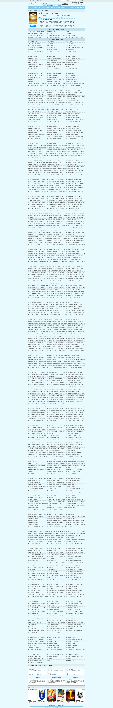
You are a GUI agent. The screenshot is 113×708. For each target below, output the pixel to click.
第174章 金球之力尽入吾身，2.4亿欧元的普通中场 (56, 418)
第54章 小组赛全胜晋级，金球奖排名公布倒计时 (75, 240)
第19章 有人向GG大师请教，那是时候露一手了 (74, 452)
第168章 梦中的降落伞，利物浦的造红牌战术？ (55, 414)
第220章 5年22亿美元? (32, 628)
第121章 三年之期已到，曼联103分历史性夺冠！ (75, 384)
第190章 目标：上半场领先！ (33, 609)
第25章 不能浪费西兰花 (32, 56)
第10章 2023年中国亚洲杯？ (71, 495)
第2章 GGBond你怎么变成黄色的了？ (73, 308)
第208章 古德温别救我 (32, 620)
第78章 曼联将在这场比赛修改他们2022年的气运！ (37, 539)
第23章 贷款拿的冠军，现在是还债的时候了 (74, 121)
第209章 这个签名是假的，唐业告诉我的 (54, 620)
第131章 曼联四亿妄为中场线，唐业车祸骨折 (36, 391)
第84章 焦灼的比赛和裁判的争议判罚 (35, 543)
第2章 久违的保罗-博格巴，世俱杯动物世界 (74, 630)
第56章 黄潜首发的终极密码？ (33, 143)
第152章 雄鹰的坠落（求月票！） (53, 584)
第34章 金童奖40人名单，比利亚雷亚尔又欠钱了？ (56, 128)
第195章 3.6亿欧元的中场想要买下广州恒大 (74, 611)
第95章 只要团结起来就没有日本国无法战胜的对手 (75, 548)
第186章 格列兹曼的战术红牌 (71, 605)
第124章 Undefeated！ (51, 567)
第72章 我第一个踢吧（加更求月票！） (73, 353)
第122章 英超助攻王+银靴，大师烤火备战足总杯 (37, 386)
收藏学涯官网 (39, 0)
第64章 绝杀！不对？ (32, 81)
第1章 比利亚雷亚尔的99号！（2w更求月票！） (56, 107)
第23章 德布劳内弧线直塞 (52, 54)
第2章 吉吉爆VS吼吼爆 (51, 651)
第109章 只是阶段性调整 (51, 558)
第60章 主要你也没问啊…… (71, 77)
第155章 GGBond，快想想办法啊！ (72, 302)
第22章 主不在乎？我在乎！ (52, 643)
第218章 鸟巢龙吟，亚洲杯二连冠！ (53, 626)
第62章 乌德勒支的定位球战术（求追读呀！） (55, 79)
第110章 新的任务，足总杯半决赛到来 (35, 276)
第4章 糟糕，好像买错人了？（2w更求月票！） (56, 109)
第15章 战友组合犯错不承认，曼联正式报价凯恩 (56, 499)
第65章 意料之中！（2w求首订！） (53, 81)
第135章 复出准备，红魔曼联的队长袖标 (54, 393)
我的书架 (59, 5)
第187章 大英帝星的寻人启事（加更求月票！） (74, 425)
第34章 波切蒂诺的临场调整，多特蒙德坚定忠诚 (75, 461)
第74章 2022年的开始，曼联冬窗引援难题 (73, 535)
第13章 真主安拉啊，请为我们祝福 (53, 637)
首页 (29, 7)
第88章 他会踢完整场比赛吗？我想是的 (35, 96)
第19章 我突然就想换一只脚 (52, 119)
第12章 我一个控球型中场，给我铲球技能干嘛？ (75, 47)
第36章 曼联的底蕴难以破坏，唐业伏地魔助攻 (55, 512)
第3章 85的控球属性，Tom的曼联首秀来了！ (74, 208)
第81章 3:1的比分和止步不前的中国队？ (35, 541)
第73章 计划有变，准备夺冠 (33, 355)
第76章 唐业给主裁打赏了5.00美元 (72, 355)
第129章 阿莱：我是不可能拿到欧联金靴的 (55, 189)
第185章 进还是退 (50, 605)
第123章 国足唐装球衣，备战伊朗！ (53, 185)
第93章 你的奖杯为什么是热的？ (53, 166)
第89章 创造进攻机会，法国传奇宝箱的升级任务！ (37, 164)
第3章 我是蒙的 (69, 41)
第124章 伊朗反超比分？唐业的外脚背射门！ (74, 185)
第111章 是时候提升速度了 (33, 560)
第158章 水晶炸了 (50, 588)
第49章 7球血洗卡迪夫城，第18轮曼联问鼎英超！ (56, 338)
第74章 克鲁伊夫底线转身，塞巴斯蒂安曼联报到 (56, 253)
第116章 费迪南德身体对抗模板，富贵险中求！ (36, 280)
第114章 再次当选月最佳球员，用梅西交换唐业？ (56, 278)
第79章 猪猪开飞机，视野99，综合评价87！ (74, 357)
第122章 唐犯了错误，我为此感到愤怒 (73, 565)
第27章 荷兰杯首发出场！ (71, 56)
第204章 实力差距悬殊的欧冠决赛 (53, 437)
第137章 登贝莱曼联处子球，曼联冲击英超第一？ (37, 395)
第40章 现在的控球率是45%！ (52, 132)
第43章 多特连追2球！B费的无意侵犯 (54, 467)
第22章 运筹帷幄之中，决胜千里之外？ (35, 221)
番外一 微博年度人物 (51, 31)
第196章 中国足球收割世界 (33, 613)
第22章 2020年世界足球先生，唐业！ (73, 454)
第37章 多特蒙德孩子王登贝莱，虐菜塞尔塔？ (55, 130)
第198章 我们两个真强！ (51, 433)
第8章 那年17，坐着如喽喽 (71, 111)
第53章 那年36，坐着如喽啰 (33, 524)
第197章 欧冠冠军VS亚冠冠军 (52, 613)
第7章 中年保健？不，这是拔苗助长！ (35, 45)
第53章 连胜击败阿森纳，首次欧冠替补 (54, 240)
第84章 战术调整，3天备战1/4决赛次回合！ (55, 160)
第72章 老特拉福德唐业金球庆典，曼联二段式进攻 (37, 535)
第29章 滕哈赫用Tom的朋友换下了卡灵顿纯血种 (56, 225)
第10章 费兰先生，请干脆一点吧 (72, 446)
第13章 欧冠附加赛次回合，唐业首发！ (54, 115)
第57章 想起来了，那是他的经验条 (72, 242)
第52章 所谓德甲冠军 (51, 473)
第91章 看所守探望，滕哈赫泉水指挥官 (35, 98)
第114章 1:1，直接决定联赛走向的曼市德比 (55, 380)
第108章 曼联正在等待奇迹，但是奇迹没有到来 (55, 274)
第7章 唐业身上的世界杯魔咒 (33, 654)
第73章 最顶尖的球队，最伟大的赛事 (54, 486)
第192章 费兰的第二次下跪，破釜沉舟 (73, 609)
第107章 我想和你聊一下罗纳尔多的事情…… (74, 556)
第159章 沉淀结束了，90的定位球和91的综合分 (55, 408)
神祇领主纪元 (75, 677)
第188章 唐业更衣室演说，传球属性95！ (35, 427)
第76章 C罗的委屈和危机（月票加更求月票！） (56, 537)
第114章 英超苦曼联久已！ (33, 562)
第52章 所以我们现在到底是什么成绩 (35, 73)
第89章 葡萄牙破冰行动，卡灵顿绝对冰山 (73, 545)
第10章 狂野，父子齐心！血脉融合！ (35, 37)
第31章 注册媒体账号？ (32, 60)
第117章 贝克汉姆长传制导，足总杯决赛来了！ (55, 280)
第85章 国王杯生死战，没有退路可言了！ (73, 160)
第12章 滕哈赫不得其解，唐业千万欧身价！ (36, 115)
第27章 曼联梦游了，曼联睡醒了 (34, 647)
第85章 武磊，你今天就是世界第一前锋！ (54, 543)
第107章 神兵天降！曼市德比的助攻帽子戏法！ (36, 274)
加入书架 (33, 25)
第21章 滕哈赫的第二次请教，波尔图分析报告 (55, 454)
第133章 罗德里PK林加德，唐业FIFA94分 (73, 391)
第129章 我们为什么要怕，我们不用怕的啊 (36, 287)
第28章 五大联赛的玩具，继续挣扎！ (54, 647)
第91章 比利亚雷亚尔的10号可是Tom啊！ (73, 164)
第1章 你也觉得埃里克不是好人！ (34, 208)
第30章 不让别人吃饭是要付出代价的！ (73, 58)
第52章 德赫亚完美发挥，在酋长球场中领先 (36, 240)
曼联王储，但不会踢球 (56, 677)
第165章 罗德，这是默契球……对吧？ (73, 592)
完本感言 (68, 31)
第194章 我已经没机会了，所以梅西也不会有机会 (56, 611)
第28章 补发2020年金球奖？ (71, 507)
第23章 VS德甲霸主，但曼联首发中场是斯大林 (74, 321)
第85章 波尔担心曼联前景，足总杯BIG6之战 (74, 361)
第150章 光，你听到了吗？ (71, 582)
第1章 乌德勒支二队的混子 (33, 41)
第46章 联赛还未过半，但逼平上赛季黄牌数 (55, 336)
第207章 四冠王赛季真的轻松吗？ (53, 439)
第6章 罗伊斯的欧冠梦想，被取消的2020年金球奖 (56, 444)
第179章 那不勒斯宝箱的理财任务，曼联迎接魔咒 (37, 422)
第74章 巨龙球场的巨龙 (70, 486)
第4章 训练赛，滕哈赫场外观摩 (34, 43)
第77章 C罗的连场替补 (70, 537)
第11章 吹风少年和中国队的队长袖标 (35, 497)
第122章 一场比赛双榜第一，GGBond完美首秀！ (37, 185)
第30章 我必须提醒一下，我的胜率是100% (74, 225)
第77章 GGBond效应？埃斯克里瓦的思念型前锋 (56, 255)
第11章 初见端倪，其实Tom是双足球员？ (73, 113)
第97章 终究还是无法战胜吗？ (52, 550)
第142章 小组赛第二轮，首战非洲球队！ (54, 295)
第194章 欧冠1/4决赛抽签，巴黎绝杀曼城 (35, 431)
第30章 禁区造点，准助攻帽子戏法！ (35, 126)
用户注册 (82, 0)
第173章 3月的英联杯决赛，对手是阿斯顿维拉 (36, 418)
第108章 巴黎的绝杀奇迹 (51, 376)
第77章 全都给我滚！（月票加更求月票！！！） (75, 488)
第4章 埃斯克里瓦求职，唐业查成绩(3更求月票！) (75, 492)
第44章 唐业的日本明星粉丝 (33, 518)
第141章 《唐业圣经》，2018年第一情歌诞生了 (36, 295)
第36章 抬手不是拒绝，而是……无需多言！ (36, 130)
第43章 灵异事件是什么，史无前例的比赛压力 (36, 234)
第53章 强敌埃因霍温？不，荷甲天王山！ (54, 73)
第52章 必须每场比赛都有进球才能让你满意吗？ (75, 522)
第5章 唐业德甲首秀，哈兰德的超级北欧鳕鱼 (36, 444)
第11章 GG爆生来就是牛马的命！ (72, 635)
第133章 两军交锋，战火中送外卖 (53, 573)
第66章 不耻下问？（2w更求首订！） (73, 81)
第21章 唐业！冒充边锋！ (33, 121)
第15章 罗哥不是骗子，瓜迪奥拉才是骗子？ (36, 639)
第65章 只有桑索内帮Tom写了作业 (34, 149)
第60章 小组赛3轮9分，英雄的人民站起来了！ (74, 346)
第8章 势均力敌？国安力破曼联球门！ (35, 495)
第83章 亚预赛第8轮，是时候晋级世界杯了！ (74, 541)
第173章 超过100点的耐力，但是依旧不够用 (55, 598)
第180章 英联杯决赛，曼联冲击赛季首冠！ (55, 422)
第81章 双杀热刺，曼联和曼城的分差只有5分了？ (75, 257)
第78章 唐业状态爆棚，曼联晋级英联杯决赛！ (74, 255)
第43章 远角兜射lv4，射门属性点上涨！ (54, 134)
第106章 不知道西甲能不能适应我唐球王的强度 (36, 107)
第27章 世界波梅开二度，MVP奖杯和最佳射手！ (75, 223)
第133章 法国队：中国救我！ (52, 289)
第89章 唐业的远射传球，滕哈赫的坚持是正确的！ (56, 263)
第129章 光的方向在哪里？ (33, 571)
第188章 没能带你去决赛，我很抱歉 (53, 607)
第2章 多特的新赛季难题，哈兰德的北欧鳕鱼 (36, 442)
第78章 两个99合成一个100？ (33, 490)
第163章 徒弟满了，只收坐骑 (33, 592)
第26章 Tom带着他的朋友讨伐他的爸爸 (54, 223)
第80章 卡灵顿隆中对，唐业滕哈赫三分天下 (36, 359)
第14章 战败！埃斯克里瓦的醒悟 (72, 115)
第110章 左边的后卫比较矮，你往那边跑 (35, 177)
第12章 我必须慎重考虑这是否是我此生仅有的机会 (56, 35)
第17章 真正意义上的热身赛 (33, 501)
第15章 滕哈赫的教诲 (70, 49)
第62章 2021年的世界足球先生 (71, 528)
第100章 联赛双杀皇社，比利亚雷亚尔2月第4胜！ (75, 170)
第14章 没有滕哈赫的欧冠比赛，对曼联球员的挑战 (56, 215)
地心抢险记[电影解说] (71, 701)
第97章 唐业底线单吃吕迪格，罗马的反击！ (74, 168)
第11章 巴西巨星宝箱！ (51, 47)
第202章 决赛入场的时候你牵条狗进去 (73, 435)
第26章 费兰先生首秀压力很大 (33, 507)
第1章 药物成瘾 (69, 490)
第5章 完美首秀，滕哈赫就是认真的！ (54, 210)
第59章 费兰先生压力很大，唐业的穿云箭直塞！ (37, 145)
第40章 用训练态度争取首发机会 (34, 66)
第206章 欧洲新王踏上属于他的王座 (34, 439)
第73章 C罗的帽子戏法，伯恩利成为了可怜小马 (56, 535)
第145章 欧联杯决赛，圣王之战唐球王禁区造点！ (75, 198)
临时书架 (55, 5)
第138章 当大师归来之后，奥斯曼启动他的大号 (55, 395)
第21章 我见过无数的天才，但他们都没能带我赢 (37, 643)
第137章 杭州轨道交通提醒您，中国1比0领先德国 (75, 291)
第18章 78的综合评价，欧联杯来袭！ (35, 119)
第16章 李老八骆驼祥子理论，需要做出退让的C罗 (75, 499)
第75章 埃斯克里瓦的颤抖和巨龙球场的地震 (36, 488)
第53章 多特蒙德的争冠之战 (71, 473)
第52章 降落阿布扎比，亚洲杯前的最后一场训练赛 (56, 340)
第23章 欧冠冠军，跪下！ (71, 643)
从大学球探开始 (37, 677)
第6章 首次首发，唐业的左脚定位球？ (35, 111)
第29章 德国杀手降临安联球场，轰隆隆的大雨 (74, 325)
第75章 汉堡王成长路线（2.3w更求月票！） (74, 87)
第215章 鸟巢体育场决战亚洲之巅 (53, 624)
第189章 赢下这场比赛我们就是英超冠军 (54, 427)
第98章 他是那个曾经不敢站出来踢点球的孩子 (55, 268)
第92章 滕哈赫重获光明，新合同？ (53, 98)
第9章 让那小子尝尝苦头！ (71, 45)
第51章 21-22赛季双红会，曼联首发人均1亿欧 (55, 522)
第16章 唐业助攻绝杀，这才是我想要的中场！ (36, 51)
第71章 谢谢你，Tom (70, 484)
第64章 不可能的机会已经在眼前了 (53, 480)
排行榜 (35, 7)
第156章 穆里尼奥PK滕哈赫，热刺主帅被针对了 (56, 406)
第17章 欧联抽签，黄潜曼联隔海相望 (73, 117)
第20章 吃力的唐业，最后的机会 (72, 641)
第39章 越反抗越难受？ (32, 132)
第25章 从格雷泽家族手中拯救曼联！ (54, 645)
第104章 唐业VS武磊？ (70, 554)
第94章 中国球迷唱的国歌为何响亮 (53, 548)
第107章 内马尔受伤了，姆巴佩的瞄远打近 (36, 376)
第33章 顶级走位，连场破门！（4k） (73, 60)
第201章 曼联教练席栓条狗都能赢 (53, 435)
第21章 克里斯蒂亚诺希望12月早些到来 (54, 503)
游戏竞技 (63, 7)
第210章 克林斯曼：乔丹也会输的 (72, 620)
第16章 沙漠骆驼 (50, 639)
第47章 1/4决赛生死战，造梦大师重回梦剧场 (74, 469)
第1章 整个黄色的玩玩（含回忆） (53, 308)
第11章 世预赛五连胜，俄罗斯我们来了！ (54, 213)
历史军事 (53, 7)
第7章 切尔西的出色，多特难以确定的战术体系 (74, 444)
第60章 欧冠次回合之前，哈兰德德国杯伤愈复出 (37, 478)
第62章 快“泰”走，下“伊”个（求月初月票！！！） (56, 348)
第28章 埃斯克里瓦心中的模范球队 (53, 124)
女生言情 (58, 7)
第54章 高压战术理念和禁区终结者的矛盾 (54, 524)
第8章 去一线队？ (50, 45)
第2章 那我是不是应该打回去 (71, 107)
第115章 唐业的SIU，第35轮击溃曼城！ (73, 380)
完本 (39, 7)
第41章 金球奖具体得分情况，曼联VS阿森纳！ (74, 333)
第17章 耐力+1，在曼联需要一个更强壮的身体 (55, 217)
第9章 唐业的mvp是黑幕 (51, 495)
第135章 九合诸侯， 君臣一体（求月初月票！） (37, 575)
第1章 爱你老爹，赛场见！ (33, 651)
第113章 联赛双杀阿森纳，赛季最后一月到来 (36, 278)
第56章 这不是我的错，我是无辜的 (72, 475)
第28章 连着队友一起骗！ (33, 58)
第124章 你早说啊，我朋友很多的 (72, 283)
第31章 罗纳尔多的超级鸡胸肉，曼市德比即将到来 (56, 327)
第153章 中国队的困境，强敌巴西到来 (35, 302)
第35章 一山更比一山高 (32, 463)
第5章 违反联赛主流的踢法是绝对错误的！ (74, 109)
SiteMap (62, 705)
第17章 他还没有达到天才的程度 (53, 51)
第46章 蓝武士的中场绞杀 (71, 518)
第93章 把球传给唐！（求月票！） (72, 98)
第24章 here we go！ (50, 505)
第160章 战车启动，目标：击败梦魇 (34, 590)
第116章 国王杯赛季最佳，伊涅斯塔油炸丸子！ (36, 181)
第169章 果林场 (53, 674)
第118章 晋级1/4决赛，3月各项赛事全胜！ (74, 181)
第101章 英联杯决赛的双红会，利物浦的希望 (74, 552)
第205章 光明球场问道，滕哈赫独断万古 (73, 437)
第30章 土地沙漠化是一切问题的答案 (35, 649)
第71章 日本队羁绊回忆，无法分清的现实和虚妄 (56, 353)
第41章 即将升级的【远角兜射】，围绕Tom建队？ (75, 132)
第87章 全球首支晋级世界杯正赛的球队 (35, 545)
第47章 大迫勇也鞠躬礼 (32, 520)
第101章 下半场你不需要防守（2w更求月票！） (56, 104)
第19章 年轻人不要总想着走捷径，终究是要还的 (75, 501)
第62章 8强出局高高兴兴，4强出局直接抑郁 (74, 478)
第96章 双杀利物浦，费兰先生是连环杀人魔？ (74, 266)
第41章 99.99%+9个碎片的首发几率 (53, 66)
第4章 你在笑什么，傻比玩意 (52, 310)
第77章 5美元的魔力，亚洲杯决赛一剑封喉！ (36, 357)
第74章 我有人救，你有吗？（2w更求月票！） (55, 87)
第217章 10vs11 (31, 626)
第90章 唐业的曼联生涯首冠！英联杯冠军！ (74, 263)
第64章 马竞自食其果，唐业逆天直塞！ (73, 147)
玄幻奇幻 (72, 7)
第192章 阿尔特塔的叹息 (51, 429)
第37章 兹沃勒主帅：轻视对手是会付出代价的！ (37, 64)
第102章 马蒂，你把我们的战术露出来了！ (55, 172)
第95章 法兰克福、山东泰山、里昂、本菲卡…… (56, 100)
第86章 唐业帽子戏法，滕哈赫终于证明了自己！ (56, 94)
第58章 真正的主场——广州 (71, 526)
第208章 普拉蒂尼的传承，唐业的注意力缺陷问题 (75, 439)
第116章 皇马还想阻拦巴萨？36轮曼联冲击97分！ (37, 382)
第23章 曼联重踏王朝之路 (33, 505)
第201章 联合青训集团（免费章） (72, 615)
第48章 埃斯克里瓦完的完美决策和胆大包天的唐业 (56, 520)
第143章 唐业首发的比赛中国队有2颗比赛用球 (74, 295)
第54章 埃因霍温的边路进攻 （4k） (72, 73)
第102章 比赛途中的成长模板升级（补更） (36, 554)
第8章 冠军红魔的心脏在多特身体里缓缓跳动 (36, 446)
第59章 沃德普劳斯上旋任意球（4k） (54, 77)
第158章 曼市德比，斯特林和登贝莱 (34, 408)
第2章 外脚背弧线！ (51, 41)
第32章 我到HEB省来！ (32, 461)
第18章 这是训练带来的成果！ (71, 51)
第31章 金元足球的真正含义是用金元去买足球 (74, 459)
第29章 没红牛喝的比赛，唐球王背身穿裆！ (74, 124)
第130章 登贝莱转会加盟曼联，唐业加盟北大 (74, 389)
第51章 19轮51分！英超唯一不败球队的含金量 (36, 340)
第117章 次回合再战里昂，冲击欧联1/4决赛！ (55, 181)
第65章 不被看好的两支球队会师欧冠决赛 (73, 480)
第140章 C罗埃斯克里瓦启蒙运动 (53, 577)
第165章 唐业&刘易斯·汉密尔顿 (53, 412)
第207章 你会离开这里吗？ (71, 618)
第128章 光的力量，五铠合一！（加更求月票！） (75, 569)
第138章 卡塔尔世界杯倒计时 (71, 575)
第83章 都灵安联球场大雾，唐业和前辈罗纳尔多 (37, 361)
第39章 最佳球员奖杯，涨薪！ (71, 64)
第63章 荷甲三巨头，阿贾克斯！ (72, 79)
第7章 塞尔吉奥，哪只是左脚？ (53, 111)
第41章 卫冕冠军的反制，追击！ (34, 467)
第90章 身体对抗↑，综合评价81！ (53, 164)
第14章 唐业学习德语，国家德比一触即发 (35, 450)
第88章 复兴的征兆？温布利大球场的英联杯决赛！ (37, 263)
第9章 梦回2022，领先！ (32, 635)
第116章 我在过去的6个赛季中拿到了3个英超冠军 (75, 562)
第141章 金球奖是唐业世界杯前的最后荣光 (74, 577)
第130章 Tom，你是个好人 (52, 571)
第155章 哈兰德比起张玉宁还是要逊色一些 (55, 586)
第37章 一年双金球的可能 (71, 512)
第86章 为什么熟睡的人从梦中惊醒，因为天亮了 (75, 543)
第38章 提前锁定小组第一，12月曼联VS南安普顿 (75, 331)
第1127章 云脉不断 (73, 674)
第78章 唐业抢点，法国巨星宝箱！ (53, 157)
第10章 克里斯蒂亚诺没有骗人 (52, 635)
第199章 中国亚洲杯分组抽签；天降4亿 (35, 615)
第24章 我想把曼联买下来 (33, 645)
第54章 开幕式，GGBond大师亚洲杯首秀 (35, 342)
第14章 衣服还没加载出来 (52, 49)
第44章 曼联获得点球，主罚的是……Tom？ (55, 234)
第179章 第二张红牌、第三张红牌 (53, 601)
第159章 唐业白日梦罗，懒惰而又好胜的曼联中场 (37, 306)
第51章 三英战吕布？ (32, 473)
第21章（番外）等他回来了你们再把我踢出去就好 (37, 321)
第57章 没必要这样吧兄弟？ (52, 143)
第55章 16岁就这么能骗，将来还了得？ (35, 75)
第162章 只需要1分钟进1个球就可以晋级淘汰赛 (74, 590)
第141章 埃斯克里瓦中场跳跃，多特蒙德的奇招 (55, 397)
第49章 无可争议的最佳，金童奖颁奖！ (54, 138)
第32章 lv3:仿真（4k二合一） (52, 60)
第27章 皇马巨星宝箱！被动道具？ (34, 124)
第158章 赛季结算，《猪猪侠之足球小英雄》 (74, 304)
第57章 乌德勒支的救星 (70, 75)
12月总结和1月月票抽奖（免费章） (72, 140)
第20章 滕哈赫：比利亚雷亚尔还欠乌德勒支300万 (75, 119)
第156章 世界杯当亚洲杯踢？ (71, 586)
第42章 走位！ (68, 66)
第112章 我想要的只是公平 (52, 560)
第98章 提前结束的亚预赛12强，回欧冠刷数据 (74, 550)
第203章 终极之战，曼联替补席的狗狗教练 (36, 437)
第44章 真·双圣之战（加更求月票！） (73, 467)
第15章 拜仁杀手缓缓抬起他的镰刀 (53, 450)
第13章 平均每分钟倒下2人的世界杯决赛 (35, 35)
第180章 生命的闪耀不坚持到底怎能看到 (73, 601)
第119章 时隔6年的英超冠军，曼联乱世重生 (36, 384)
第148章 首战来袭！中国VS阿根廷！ (35, 582)
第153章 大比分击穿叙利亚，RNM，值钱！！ (74, 204)
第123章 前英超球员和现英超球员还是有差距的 (55, 283)
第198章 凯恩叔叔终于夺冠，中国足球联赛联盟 (74, 613)
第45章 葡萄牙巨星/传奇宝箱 (71, 68)
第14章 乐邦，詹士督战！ (71, 637)
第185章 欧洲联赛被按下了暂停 (34, 425)
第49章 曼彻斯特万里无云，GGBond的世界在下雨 (56, 471)
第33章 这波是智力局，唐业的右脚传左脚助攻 (36, 329)
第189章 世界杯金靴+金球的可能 (72, 607)
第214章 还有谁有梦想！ (32, 624)
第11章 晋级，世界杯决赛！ (71, 35)
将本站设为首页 (31, 0)
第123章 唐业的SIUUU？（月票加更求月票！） (37, 567)
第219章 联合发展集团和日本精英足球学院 (74, 626)
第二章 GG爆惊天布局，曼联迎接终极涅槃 (36, 31)
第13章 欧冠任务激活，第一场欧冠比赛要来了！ (37, 215)
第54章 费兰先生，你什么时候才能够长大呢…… (37, 475)
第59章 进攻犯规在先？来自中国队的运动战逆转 (56, 346)
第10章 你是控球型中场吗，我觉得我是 (35, 47)
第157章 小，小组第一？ (32, 588)
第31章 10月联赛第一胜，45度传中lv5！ (35, 227)
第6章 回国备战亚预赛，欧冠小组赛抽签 (73, 210)
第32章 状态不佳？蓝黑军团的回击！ (73, 126)
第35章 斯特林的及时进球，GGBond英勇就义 (74, 329)
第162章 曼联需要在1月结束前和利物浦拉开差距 (56, 410)
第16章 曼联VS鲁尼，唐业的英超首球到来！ (36, 217)
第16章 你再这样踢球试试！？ (71, 450)
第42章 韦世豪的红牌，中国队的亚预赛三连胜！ (56, 516)
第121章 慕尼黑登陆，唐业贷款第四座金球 (55, 565)
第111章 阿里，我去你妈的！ (52, 276)
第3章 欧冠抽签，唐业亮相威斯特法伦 (54, 442)
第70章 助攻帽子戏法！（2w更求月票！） (36, 85)
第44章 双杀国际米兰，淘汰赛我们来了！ (73, 134)
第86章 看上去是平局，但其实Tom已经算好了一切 (37, 162)
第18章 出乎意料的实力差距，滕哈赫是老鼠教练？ (56, 501)
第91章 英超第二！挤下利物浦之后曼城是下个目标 (75, 365)
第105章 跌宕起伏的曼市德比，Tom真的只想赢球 (75, 272)
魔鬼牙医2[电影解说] (32, 701)
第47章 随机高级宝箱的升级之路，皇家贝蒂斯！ (75, 136)
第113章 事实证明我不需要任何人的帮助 (73, 560)
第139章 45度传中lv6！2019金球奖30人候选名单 (75, 395)
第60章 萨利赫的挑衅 (32, 528)
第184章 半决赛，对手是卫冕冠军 (34, 605)
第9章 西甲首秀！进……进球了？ (34, 113)
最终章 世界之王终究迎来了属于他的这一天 (36, 33)
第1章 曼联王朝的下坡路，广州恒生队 (54, 630)
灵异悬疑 (82, 7)
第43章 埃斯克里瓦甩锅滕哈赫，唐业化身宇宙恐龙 (75, 516)
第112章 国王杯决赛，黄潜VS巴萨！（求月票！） (75, 177)
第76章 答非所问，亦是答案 (52, 488)
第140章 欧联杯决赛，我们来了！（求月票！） (36, 196)
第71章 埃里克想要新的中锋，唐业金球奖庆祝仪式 (75, 533)
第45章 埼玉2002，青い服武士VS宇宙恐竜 (55, 518)
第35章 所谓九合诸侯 (32, 512)
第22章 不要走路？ (31, 54)
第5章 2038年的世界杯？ (70, 632)
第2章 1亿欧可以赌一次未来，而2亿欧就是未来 (55, 208)
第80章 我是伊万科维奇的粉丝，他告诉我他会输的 (75, 539)
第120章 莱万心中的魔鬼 (32, 565)
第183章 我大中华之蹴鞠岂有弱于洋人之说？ (74, 603)
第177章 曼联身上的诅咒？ (52, 420)
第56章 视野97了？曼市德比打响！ (53, 242)
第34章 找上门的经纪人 (32, 62)
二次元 (67, 7)
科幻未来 (77, 7)
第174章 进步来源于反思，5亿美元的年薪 (73, 598)
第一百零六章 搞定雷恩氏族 (36, 674)
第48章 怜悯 (30, 471)
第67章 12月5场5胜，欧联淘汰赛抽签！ (73, 149)
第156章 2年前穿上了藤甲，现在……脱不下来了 (75, 206)
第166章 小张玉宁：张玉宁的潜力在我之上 (36, 594)
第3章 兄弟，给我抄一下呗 (52, 492)
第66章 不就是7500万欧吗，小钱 (34, 482)
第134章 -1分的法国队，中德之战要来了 (73, 289)
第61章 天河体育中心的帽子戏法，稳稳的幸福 (55, 528)
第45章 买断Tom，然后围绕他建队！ (35, 136)
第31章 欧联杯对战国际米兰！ (52, 126)
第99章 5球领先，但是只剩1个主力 (34, 552)
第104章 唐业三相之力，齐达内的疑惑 (35, 174)
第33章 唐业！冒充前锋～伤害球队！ (35, 128)
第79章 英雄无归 (50, 490)
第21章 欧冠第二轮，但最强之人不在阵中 (73, 219)
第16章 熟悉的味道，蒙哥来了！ (53, 117)
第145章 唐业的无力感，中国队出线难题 (54, 297)
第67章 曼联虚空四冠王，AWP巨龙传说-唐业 (55, 482)
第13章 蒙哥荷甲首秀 (32, 49)
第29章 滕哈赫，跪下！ (70, 647)
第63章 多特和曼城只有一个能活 (34, 480)
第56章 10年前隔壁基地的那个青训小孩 (35, 526)
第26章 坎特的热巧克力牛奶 (52, 56)
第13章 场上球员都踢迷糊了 (71, 497)
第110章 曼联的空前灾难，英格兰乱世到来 (36, 378)
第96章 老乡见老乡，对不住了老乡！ (73, 100)
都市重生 (48, 7)
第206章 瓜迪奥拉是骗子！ (52, 618)
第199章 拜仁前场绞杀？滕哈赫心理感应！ (74, 433)
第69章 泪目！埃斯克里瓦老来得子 (34, 484)
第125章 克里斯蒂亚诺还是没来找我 (72, 567)
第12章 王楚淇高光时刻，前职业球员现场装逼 (36, 637)
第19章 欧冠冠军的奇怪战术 (52, 641)
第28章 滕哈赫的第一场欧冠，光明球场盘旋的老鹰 (37, 225)
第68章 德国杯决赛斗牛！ (71, 482)
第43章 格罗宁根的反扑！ (33, 68)
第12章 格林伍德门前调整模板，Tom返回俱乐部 (75, 213)
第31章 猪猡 (68, 509)
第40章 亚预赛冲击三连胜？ (71, 514)
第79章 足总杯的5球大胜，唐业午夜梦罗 (35, 257)
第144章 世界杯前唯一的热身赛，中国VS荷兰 (74, 579)
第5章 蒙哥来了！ (50, 43)
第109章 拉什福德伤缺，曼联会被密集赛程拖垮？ (75, 376)
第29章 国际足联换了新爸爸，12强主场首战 (36, 509)
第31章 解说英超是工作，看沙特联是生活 (54, 649)
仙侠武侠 (43, 7)
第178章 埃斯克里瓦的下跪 (33, 601)
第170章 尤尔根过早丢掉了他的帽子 (34, 416)
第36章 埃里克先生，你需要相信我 (72, 62)
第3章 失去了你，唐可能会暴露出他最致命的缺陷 (37, 109)
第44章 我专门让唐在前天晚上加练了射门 (54, 68)
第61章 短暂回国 (31, 79)
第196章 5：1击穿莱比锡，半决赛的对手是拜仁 (74, 431)
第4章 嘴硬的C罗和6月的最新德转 (53, 632)
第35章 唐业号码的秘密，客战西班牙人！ (73, 128)
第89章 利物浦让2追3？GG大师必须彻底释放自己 (37, 365)
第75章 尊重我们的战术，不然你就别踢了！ (36, 537)
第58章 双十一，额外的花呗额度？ (34, 77)
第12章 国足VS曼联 (50, 497)
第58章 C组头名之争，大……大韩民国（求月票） (37, 346)
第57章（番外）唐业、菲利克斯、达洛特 (35, 344)
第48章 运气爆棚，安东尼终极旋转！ (35, 138)
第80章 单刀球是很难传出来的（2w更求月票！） (56, 90)
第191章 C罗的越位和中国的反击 (53, 609)
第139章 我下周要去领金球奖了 (34, 577)
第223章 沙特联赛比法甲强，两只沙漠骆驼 (36, 630)
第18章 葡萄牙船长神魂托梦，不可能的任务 (36, 641)
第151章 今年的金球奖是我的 (71, 403)
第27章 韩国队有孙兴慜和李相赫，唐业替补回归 (37, 325)
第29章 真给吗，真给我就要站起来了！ (54, 58)
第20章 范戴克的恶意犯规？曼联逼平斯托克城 (55, 219)
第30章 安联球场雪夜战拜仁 (52, 459)
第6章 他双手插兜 (69, 43)
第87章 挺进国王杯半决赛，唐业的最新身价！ (55, 162)
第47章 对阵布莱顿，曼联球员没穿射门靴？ (55, 236)
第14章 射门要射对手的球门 (33, 499)
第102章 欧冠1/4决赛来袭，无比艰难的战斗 (74, 270)
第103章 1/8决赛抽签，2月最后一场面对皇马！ (74, 172)
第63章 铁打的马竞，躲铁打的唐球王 (54, 147)
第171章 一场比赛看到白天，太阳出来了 (73, 596)
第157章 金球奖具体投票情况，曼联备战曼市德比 (75, 406)
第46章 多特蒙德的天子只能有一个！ (54, 469)
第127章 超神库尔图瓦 (51, 569)
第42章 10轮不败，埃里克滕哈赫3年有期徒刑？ (36, 134)
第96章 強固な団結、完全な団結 (34, 550)
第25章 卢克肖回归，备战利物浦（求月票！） (36, 223)
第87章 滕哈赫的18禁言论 (71, 94)
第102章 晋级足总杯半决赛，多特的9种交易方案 (56, 372)
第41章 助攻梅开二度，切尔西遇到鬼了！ (54, 232)
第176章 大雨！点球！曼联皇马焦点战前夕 (36, 420)
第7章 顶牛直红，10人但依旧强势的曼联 (54, 312)
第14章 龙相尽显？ (69, 33)
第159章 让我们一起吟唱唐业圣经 (72, 588)
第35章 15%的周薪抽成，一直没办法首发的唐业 (56, 62)
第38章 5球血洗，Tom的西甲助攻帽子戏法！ (74, 130)
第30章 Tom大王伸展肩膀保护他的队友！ (35, 327)
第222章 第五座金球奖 (70, 628)
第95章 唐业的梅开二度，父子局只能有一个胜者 (56, 266)
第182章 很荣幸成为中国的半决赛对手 (54, 603)
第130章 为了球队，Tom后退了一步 (72, 189)
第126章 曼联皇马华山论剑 (33, 569)
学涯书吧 (34, 4)
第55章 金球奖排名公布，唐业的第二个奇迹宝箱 (37, 242)
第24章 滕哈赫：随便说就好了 (71, 54)
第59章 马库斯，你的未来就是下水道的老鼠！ (55, 244)
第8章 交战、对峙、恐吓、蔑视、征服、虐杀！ (74, 37)
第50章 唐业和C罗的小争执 (33, 522)
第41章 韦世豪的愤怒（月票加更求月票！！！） (37, 516)
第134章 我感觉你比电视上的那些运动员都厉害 (36, 393)
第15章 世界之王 (50, 33)
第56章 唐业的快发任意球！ (52, 75)
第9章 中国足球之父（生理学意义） (53, 37)
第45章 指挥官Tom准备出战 (71, 234)
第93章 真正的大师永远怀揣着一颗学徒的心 (36, 548)
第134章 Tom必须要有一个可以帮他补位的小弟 (36, 193)
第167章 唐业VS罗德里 (51, 594)
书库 (32, 7)
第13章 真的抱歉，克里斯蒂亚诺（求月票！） (74, 448)
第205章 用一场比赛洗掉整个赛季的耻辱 (35, 618)
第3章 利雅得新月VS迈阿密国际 (34, 632)
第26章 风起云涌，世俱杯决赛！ (72, 645)
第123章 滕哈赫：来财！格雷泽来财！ (54, 386)
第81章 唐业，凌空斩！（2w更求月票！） (74, 90)
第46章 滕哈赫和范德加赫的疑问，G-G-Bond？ (36, 236)
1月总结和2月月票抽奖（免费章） (34, 200)
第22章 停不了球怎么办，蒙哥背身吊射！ (54, 121)
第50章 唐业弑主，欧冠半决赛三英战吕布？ (74, 471)
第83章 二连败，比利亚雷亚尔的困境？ (35, 160)
